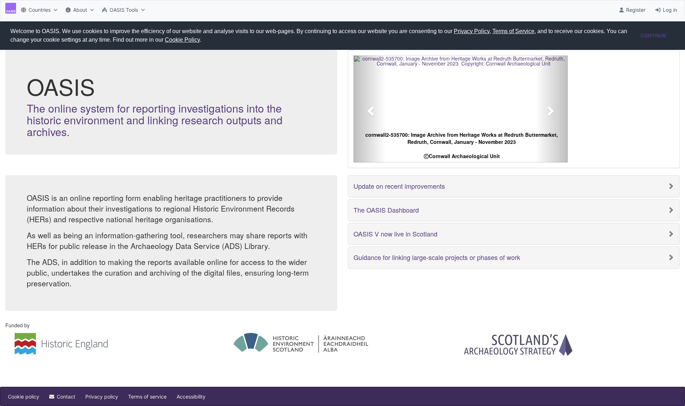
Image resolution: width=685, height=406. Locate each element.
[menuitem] (38, 9)
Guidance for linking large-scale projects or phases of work (437, 257)
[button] (204, 41)
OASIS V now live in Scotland (395, 234)
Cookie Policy (182, 40)
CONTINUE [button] (653, 35)
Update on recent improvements (399, 186)
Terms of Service (513, 31)
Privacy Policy (471, 31)
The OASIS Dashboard (386, 210)
